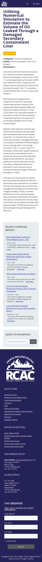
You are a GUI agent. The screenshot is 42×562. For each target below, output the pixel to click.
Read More (21, 269)
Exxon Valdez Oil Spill (11, 433)
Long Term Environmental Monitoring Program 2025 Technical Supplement (21, 288)
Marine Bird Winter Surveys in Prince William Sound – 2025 (18, 238)
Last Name (8, 532)
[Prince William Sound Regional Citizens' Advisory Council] (4, 3)
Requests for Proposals (12, 414)
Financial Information (11, 409)
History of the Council (11, 441)
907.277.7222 (9, 464)
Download (9, 53)
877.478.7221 (15, 490)
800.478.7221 (15, 467)
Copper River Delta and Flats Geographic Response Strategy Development (18, 256)
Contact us (8, 403)
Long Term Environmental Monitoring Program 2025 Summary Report (21, 308)
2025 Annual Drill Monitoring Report (21, 274)
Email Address (9, 514)
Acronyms (7, 417)
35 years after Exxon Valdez (14, 447)
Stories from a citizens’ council (14, 444)
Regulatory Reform (11, 420)
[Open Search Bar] (27, 3)
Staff (6, 406)
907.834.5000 (9, 487)
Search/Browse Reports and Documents (18, 411)
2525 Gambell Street (23, 460)
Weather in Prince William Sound (15, 398)
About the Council (10, 395)
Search (33, 342)
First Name (8, 523)
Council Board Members (12, 400)
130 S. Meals (8, 483)
